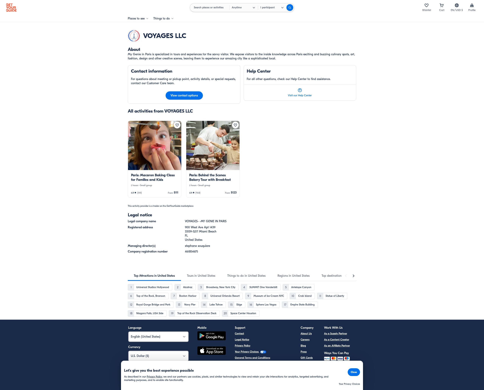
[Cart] (442, 5)
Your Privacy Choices (247, 351)
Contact (239, 333)
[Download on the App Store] (211, 351)
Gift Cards (307, 357)
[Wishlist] (427, 5)
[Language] (457, 5)
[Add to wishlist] (177, 125)
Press (304, 351)
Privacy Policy (242, 345)
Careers (305, 339)
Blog (303, 345)
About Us (306, 333)
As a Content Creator (336, 339)
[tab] (154, 276)
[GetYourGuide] (11, 8)
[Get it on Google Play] (211, 336)
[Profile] (472, 5)
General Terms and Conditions (252, 357)
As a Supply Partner (335, 333)
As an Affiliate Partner (337, 345)
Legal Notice (242, 339)
